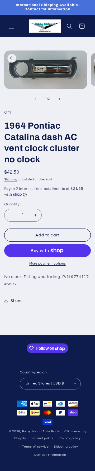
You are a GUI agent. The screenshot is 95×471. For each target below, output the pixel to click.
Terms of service (35, 446)
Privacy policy (70, 438)
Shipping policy (66, 446)
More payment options (47, 263)
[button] (11, 26)
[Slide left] (35, 99)
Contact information (50, 454)
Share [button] (16, 301)
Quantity (12, 204)
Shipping (10, 179)
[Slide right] (59, 99)
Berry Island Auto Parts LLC (44, 431)
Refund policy (42, 438)
